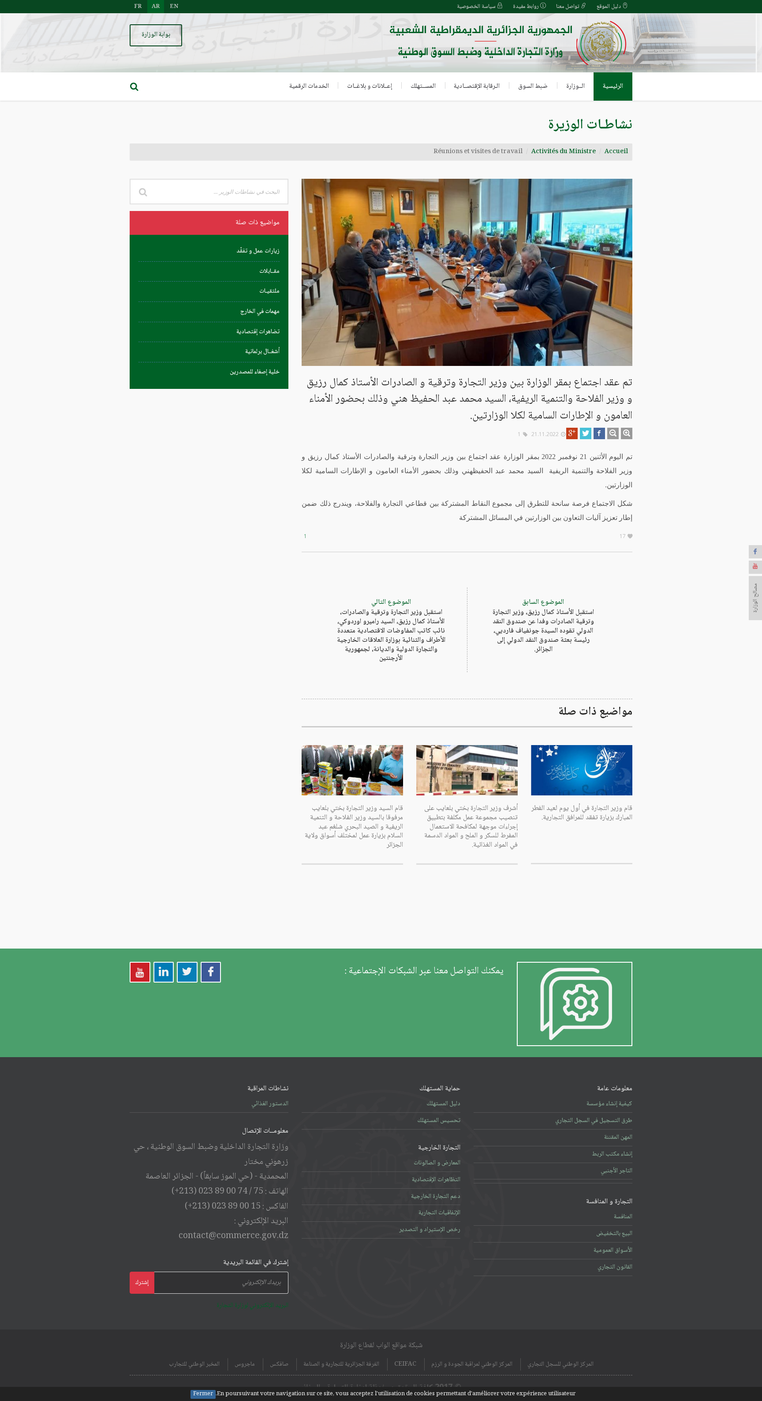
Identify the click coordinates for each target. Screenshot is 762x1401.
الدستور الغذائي (269, 1104)
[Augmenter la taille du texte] (626, 433)
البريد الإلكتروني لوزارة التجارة (252, 1305)
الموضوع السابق (543, 625)
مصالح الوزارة (755, 598)
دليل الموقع (609, 6)
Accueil (616, 152)
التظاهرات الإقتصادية (436, 1180)
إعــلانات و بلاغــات (369, 86)
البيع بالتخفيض (614, 1233)
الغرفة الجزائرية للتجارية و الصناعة (341, 1364)
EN (174, 6)
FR (138, 6)
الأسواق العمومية (613, 1250)
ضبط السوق (533, 86)
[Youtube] (755, 567)
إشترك (142, 1282)
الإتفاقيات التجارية (439, 1213)
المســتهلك (423, 86)
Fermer (203, 1394)
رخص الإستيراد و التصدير (429, 1229)
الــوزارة (575, 86)
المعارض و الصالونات (437, 1163)
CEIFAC (405, 1364)
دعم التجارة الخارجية (435, 1196)
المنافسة (623, 1217)
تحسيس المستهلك (438, 1120)
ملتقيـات (269, 291)
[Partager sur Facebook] (599, 433)
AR (156, 6)
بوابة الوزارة (156, 35)
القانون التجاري (615, 1267)
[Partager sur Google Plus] (572, 433)
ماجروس (245, 1364)
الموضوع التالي (391, 630)
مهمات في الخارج (260, 311)
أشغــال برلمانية (262, 351)
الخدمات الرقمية (309, 86)
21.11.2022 (545, 434)
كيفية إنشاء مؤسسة (609, 1104)
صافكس (279, 1364)
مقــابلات (269, 271)
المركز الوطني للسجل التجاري (560, 1364)
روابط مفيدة (526, 6)
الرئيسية (613, 86)
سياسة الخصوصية (477, 6)
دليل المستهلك (443, 1104)
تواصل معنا (568, 6)
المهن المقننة (618, 1137)
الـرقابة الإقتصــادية (477, 86)
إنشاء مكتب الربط (612, 1154)
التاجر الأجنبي (616, 1171)
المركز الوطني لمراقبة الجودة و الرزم (471, 1364)
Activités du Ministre (563, 152)
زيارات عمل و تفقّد (258, 251)
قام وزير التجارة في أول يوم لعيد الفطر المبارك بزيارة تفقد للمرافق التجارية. (581, 813)
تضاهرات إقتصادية (258, 332)
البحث (143, 191)
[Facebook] (755, 551)
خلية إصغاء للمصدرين (255, 372)
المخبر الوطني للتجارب (194, 1364)
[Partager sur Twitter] (585, 433)
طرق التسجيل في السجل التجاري (593, 1120)
